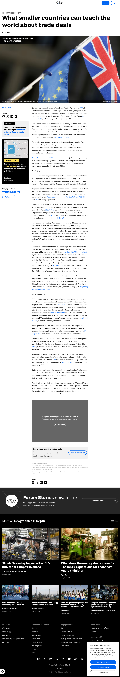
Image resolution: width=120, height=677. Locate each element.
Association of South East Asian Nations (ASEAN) (66, 197)
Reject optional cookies (103, 662)
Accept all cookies (103, 667)
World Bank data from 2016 (42, 158)
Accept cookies (60, 424)
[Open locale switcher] (2, 671)
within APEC (61, 305)
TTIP (53, 360)
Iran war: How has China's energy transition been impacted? (45, 604)
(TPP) (81, 108)
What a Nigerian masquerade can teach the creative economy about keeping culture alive (74, 605)
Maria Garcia (7, 108)
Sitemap (60, 668)
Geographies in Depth (12, 13)
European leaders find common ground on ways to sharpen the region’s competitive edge (103, 605)
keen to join (66, 362)
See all (114, 521)
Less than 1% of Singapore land (75, 252)
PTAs (37, 200)
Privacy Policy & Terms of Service (60, 665)
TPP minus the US (62, 137)
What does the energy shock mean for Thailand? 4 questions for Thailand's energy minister (87, 566)
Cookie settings (103, 672)
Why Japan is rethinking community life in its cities (13, 604)
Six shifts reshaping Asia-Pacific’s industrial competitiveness (26, 565)
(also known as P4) (57, 313)
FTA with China (58, 265)
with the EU (59, 218)
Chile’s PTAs (50, 210)
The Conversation (12, 41)
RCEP (34, 347)
